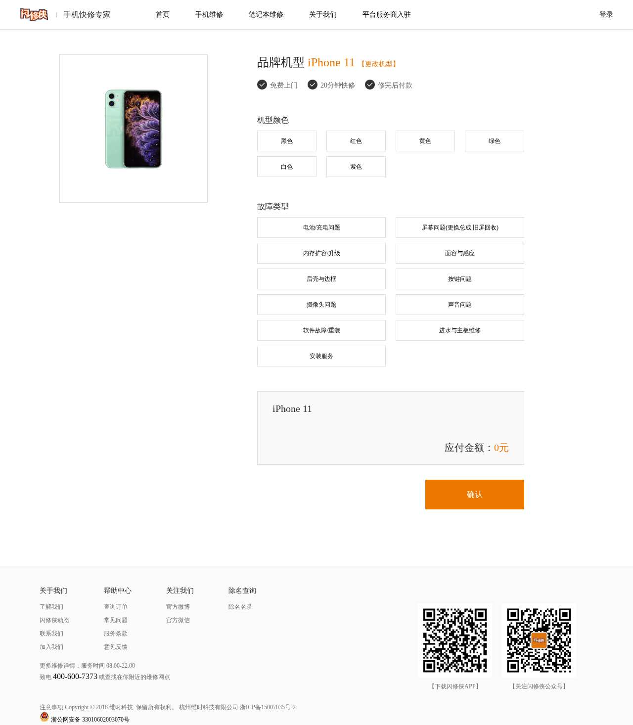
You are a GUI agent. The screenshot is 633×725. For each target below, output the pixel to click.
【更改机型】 (379, 64)
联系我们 (51, 633)
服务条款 (116, 633)
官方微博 (178, 606)
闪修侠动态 (54, 620)
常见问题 (116, 620)
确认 (475, 494)
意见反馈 (116, 646)
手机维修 (209, 14)
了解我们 (51, 606)
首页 (163, 14)
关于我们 (323, 14)
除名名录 (240, 606)
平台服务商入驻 (386, 14)
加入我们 (51, 646)
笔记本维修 (266, 14)
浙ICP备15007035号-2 (268, 707)
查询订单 (116, 606)
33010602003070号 (106, 719)
